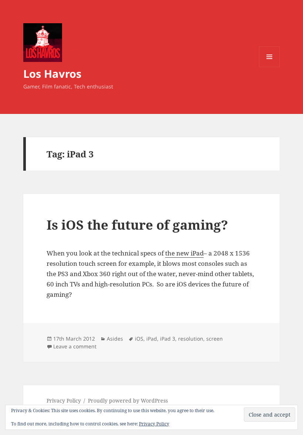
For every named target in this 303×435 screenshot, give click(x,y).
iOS (139, 338)
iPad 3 (167, 338)
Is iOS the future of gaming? (137, 224)
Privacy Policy (64, 400)
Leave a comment (74, 346)
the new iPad (184, 253)
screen (214, 338)
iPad (151, 338)
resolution (190, 338)
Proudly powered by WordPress (128, 400)
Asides (115, 338)
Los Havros (52, 73)
